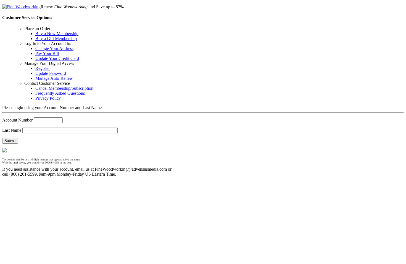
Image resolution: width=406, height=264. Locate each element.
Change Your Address (54, 48)
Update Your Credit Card (57, 58)
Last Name (11, 130)
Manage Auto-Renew (54, 78)
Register (42, 68)
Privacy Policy (48, 98)
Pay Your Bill (47, 53)
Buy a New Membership (56, 33)
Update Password (50, 73)
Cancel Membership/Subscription (64, 88)
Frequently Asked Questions (60, 93)
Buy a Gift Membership (56, 38)
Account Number (17, 120)
